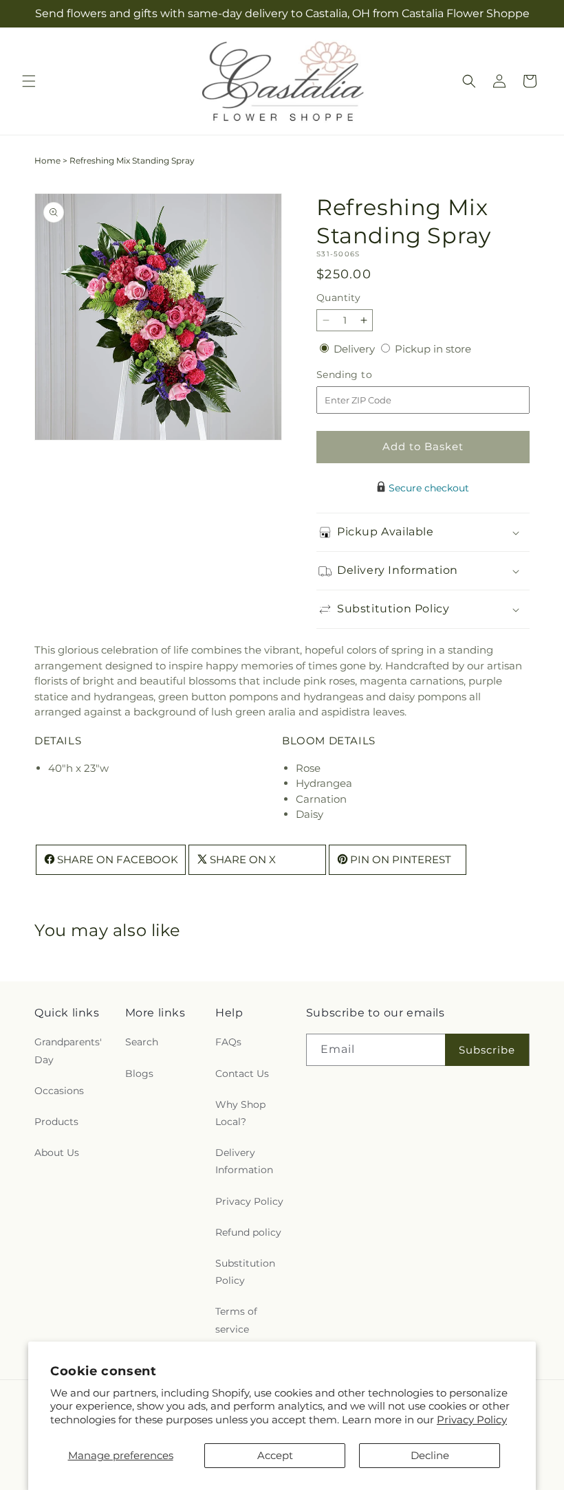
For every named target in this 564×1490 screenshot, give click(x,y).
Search (141, 1042)
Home (47, 160)
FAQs (228, 1042)
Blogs (139, 1073)
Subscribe (487, 1049)
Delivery (356, 348)
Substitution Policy (245, 1272)
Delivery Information (244, 1161)
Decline (430, 1455)
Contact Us (242, 1073)
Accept (275, 1455)
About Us (56, 1152)
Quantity (338, 297)
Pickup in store (433, 348)
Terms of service (236, 1320)
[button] (29, 81)
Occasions (59, 1091)
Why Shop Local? (240, 1113)
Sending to (364, 375)
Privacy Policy (472, 1419)
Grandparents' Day (68, 1050)
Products (56, 1121)
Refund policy (248, 1232)
